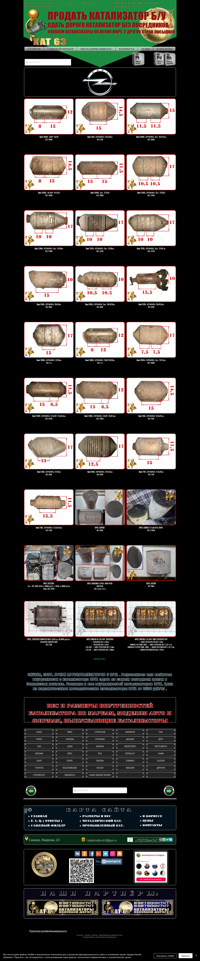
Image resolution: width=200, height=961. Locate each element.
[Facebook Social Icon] (91, 853)
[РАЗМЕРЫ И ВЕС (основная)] (31, 791)
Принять (185, 955)
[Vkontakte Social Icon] (77, 853)
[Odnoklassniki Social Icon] (84, 853)
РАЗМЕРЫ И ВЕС (96, 816)
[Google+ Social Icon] (98, 853)
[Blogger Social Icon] (119, 853)
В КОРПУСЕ (152, 816)
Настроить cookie (165, 955)
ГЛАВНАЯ (39, 816)
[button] (100, 82)
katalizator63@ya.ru (102, 840)
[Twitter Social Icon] (105, 853)
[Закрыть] (196, 956)
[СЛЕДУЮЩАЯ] (169, 791)
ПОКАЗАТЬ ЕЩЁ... (100, 658)
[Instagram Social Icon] (112, 853)
